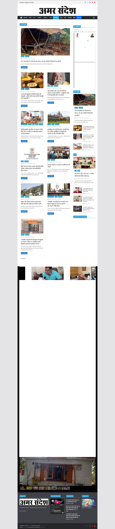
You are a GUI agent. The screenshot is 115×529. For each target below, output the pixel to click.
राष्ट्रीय (30, 17)
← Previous (22, 258)
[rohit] (34, 499)
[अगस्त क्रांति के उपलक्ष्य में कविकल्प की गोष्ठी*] (58, 152)
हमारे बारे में (25, 17)
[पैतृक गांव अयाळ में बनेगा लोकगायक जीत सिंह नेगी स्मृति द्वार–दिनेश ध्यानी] (32, 189)
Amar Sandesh (32, 58)
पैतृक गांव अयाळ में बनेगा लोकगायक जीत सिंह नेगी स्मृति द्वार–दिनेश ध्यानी (31, 203)
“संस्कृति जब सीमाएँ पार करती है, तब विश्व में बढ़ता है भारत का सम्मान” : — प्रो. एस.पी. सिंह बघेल (57, 204)
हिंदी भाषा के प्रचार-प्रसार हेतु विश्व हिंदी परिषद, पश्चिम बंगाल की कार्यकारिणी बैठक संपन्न (32, 168)
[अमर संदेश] (21, 17)
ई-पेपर (65, 17)
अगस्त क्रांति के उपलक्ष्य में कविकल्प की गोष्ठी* (58, 166)
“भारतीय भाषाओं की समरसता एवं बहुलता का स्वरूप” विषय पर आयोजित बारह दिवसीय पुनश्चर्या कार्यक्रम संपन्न (32, 242)
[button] (35, 18)
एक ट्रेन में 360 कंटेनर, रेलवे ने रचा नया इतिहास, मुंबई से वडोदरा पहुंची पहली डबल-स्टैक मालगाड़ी (73, 508)
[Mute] (61, 505)
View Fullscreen (76, 29)
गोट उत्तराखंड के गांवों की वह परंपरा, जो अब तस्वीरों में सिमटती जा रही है (41, 61)
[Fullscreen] (62, 505)
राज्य (34, 17)
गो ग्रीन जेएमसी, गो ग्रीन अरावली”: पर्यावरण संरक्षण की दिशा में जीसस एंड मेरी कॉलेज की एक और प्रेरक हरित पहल (73, 515)
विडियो (74, 17)
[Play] (52, 505)
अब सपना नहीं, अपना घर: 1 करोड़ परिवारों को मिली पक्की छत (84, 174)
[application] (57, 502)
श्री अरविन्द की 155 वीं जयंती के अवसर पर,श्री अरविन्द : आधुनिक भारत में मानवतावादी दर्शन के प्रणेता (58, 93)
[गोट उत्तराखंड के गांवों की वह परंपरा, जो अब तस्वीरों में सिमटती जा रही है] (45, 41)
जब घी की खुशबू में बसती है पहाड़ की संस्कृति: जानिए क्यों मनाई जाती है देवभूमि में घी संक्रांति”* (32, 96)
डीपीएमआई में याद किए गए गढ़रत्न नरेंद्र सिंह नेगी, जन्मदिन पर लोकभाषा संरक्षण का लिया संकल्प (32, 131)
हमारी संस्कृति (56, 17)
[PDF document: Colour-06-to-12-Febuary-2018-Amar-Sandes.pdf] (84, 59)
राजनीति (39, 17)
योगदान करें (79, 17)
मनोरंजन (45, 17)
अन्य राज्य (49, 124)
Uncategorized (24, 124)
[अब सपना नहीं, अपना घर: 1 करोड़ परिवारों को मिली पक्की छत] (84, 163)
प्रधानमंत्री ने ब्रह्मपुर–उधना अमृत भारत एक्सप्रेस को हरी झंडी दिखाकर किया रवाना (88, 209)
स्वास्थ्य (61, 17)
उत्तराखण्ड (22, 56)
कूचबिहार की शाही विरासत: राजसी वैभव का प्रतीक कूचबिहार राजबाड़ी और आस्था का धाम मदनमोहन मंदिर (58, 131)
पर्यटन (51, 17)
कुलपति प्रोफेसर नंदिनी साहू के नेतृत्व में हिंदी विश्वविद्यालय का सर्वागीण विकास (88, 190)
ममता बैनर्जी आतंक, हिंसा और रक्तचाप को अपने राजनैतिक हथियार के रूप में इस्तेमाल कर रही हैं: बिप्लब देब (88, 199)
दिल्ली (48, 85)
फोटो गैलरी (69, 17)
